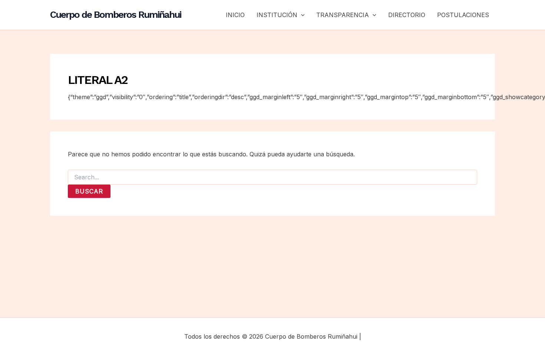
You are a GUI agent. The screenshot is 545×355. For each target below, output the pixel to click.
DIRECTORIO (406, 15)
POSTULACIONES (463, 15)
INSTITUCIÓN (277, 15)
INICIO (235, 15)
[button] (301, 15)
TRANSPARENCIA (342, 15)
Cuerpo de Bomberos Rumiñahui (115, 14)
